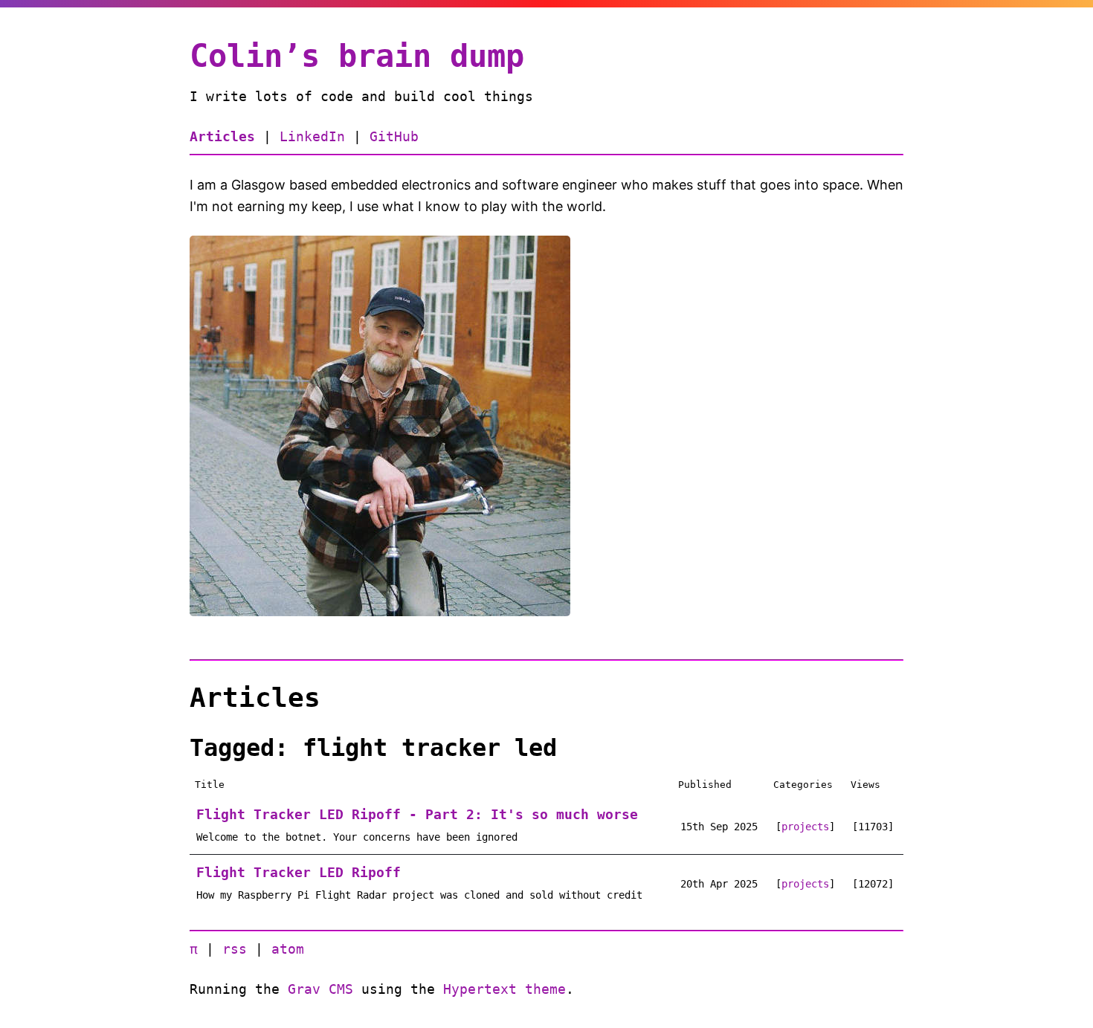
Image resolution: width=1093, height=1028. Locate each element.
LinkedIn (312, 136)
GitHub (394, 136)
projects (805, 827)
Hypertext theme (504, 989)
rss (234, 949)
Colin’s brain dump (357, 56)
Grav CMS (320, 989)
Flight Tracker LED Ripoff (298, 872)
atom (287, 949)
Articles (222, 136)
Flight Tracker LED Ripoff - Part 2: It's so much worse (417, 814)
